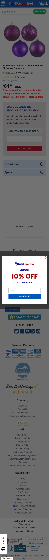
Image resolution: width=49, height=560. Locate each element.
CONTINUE (24, 296)
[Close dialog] (45, 258)
